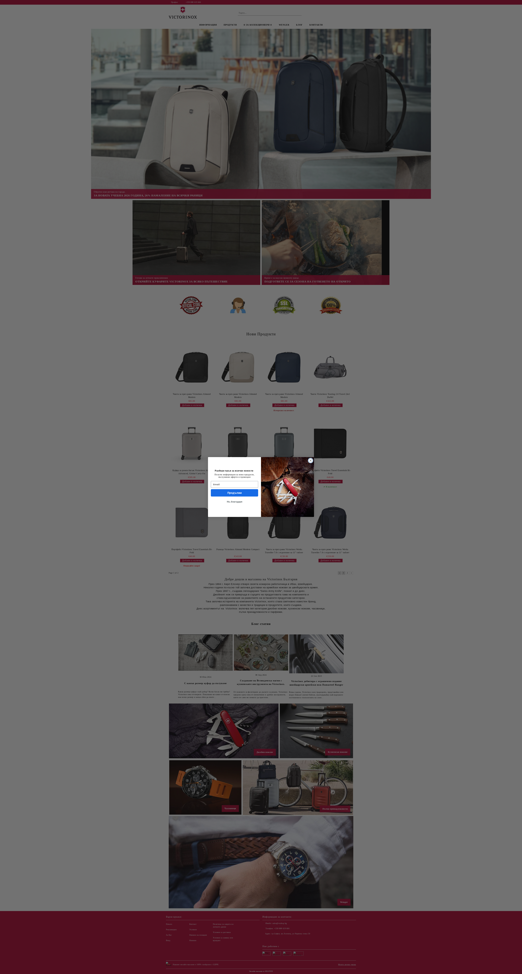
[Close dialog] (310, 460)
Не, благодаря (234, 501)
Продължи (234, 493)
